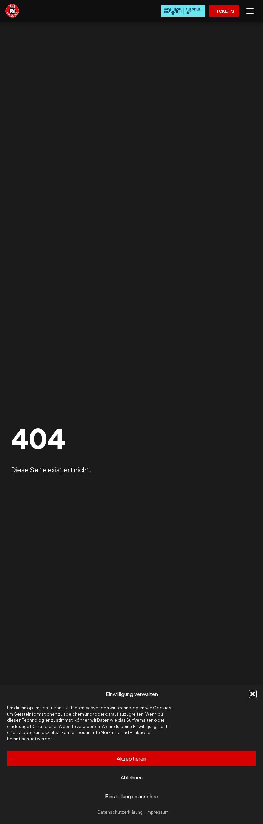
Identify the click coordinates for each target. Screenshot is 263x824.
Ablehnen (132, 777)
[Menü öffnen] (250, 11)
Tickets (224, 11)
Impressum (157, 812)
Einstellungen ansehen (131, 796)
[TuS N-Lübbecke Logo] (12, 11)
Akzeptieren (131, 758)
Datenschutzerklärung (120, 812)
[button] (252, 694)
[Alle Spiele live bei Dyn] (183, 10)
